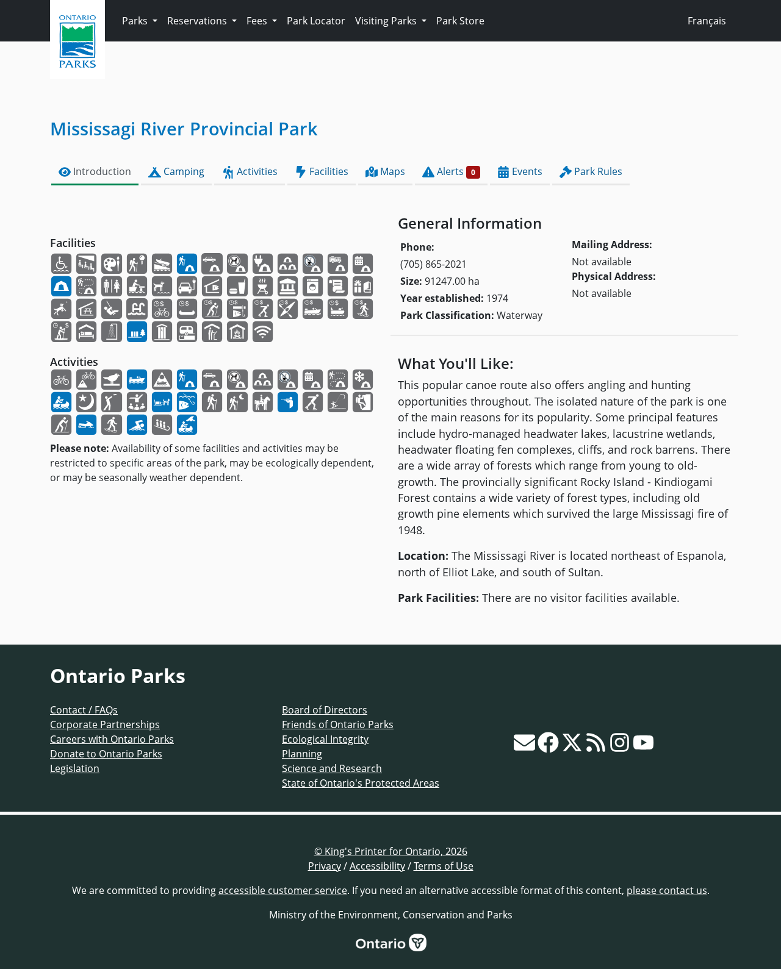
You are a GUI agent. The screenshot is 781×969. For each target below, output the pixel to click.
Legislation (74, 768)
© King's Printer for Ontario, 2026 (390, 851)
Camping (182, 171)
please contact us (667, 890)
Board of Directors (324, 710)
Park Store (460, 20)
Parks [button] (136, 20)
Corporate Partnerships (105, 724)
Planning (302, 753)
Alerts (454, 171)
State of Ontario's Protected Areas (360, 783)
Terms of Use (443, 866)
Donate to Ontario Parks (106, 753)
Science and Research (332, 768)
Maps (391, 171)
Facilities (327, 171)
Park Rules (597, 171)
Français (707, 20)
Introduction (101, 171)
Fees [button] (258, 20)
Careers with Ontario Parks (112, 739)
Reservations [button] (198, 20)
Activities (256, 171)
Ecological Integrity (325, 739)
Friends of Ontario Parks (338, 724)
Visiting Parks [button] (387, 20)
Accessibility (377, 866)
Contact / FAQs (84, 710)
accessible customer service (282, 890)
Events (525, 171)
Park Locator (316, 20)
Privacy (324, 866)
